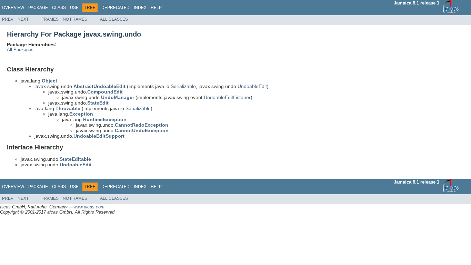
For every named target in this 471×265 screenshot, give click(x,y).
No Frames (75, 19)
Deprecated (115, 7)
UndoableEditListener (227, 97)
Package (38, 7)
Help (156, 7)
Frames (50, 19)
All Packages (20, 49)
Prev (7, 19)
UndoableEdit (252, 86)
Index (140, 7)
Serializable (183, 86)
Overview (13, 7)
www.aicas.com (88, 206)
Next (23, 19)
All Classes (114, 19)
